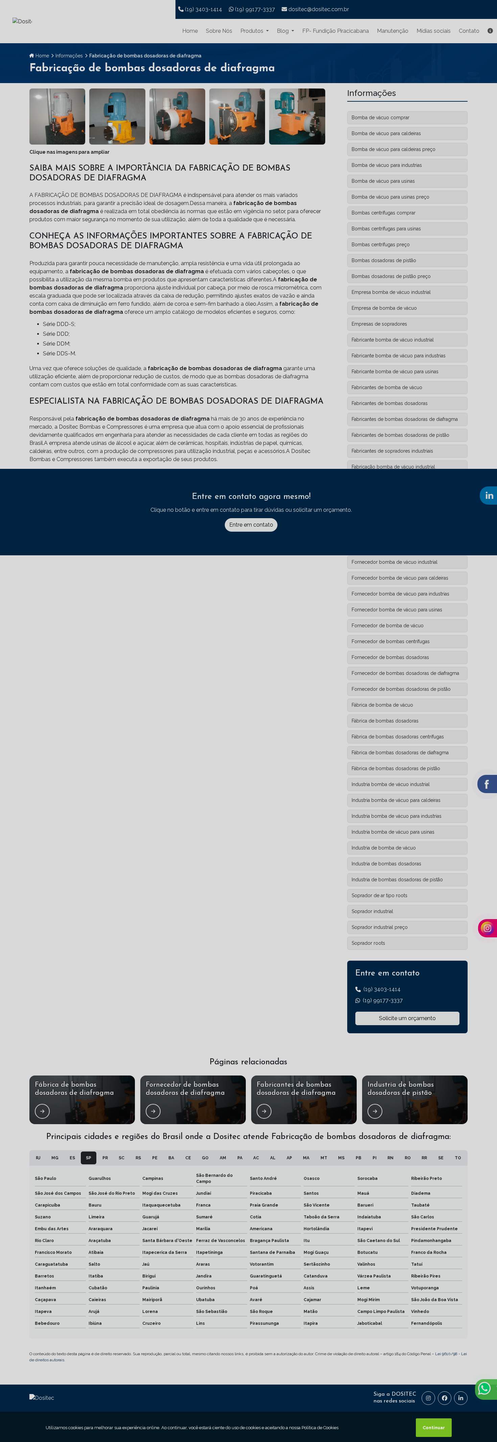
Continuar (434, 1427)
